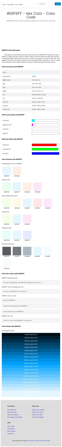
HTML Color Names (13, 414)
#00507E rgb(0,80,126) (31, 347)
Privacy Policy (46, 440)
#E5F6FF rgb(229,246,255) (31, 392)
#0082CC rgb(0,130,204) (31, 357)
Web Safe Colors (12, 412)
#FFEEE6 (17, 176)
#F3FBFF (47, 256)
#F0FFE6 (6, 208)
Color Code (29, 440)
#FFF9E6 (17, 208)
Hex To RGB (18, 4)
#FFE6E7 (37, 208)
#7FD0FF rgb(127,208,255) (31, 379)
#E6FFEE (6, 192)
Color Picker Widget (38, 417)
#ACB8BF (27, 256)
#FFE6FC (47, 208)
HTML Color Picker (37, 412)
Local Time (10, 433)
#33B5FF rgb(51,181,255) (31, 370)
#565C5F (6, 256)
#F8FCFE (6, 268)
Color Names (11, 428)
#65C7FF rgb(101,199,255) (31, 376)
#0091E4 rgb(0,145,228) (31, 360)
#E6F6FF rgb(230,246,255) (31, 395)
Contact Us (37, 440)
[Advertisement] (31, 36)
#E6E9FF (27, 240)
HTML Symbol (11, 431)
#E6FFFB (6, 240)
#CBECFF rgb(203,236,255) (31, 389)
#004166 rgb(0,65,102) (31, 344)
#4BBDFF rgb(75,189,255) (31, 373)
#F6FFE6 (6, 224)
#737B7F (16, 256)
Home (4, 4)
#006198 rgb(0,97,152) (31, 350)
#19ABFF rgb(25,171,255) (31, 366)
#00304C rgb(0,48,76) (31, 341)
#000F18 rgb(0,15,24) (31, 334)
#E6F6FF (6, 176)
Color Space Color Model (14, 417)
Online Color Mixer (37, 414)
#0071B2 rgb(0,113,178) (31, 353)
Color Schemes (11, 410)
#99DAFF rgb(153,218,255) (31, 382)
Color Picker (10, 4)
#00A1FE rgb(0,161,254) (31, 363)
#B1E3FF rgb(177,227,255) (31, 386)
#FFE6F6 (37, 192)
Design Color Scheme (38, 410)
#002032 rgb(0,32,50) (31, 337)
